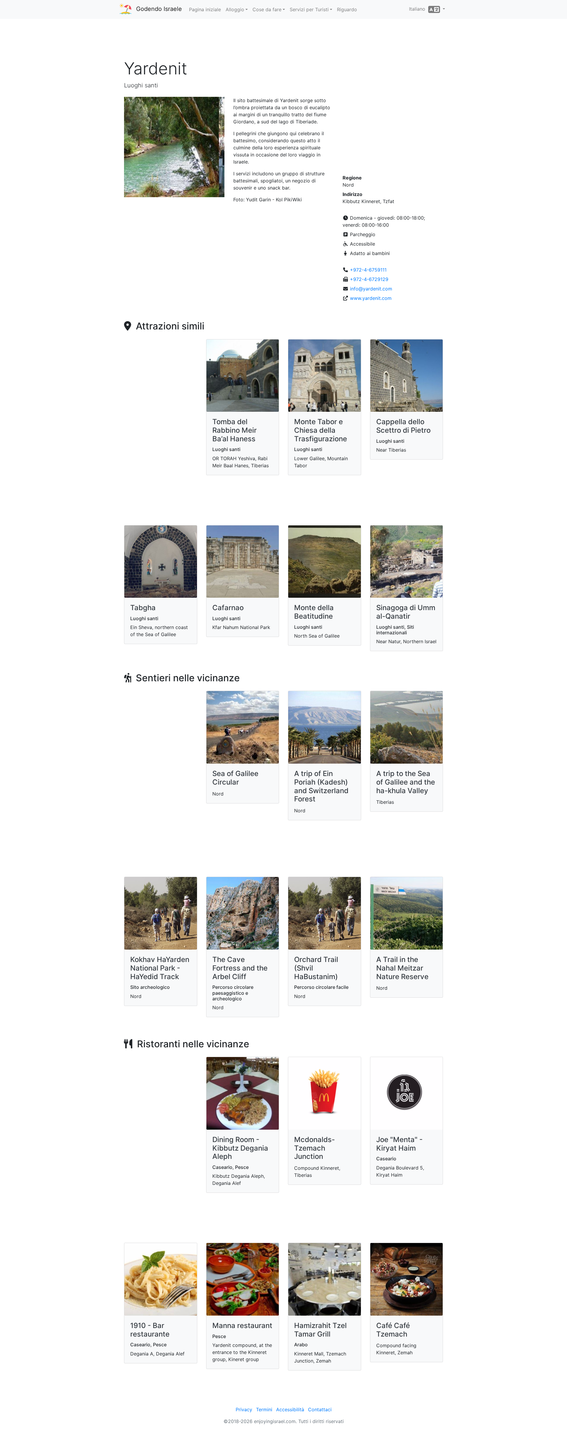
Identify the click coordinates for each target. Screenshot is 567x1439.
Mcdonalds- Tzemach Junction (314, 1148)
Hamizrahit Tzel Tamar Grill (320, 1329)
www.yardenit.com (371, 298)
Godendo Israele (159, 8)
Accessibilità (290, 1409)
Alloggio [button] (235, 9)
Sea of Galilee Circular (235, 777)
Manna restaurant (242, 1325)
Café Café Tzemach (393, 1329)
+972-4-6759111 (368, 270)
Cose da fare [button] (266, 9)
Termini (264, 1409)
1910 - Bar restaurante (150, 1329)
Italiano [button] (418, 9)
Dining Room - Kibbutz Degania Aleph (240, 1148)
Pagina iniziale (205, 9)
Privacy (244, 1409)
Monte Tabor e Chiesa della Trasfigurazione (320, 430)
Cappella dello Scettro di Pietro (403, 426)
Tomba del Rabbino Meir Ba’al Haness (234, 430)
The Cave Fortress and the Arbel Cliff (240, 968)
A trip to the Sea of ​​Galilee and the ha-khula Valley (405, 782)
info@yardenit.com (371, 289)
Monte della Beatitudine (314, 611)
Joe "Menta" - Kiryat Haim (399, 1143)
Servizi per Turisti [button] (309, 9)
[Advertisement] (283, 41)
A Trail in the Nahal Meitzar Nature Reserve (402, 968)
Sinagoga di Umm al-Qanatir (405, 611)
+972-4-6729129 (369, 279)
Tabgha (143, 607)
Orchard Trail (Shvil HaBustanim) (316, 968)
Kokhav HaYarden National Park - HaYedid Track (159, 968)
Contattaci (320, 1409)
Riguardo (347, 9)
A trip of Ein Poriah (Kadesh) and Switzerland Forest (321, 786)
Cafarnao (228, 607)
